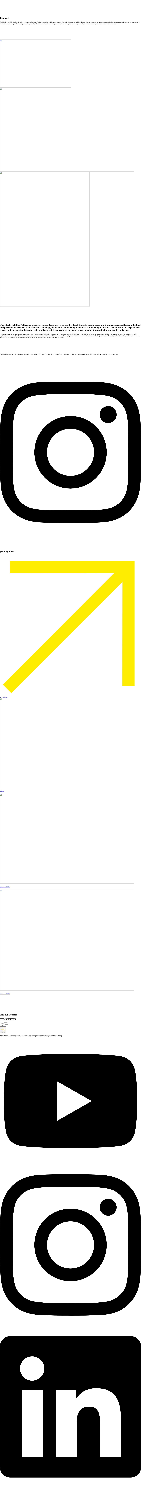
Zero (2, 791)
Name (2, 1023)
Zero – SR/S (5, 887)
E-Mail (2, 1025)
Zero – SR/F (5, 994)
